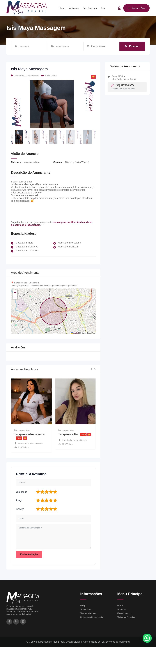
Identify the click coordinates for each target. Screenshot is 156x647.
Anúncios (74, 8)
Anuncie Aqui (138, 8)
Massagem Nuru (25, 430)
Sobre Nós (85, 609)
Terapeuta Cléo (27, 434)
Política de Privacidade (91, 617)
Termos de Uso (88, 613)
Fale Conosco (90, 8)
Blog (103, 8)
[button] (15, 292)
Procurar (134, 46)
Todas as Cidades (126, 617)
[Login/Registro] (119, 8)
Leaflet (76, 333)
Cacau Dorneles (71, 434)
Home (62, 8)
